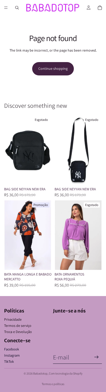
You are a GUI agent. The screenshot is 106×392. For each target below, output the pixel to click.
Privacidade (13, 319)
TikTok (9, 361)
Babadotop (40, 373)
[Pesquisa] (17, 7)
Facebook (11, 349)
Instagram (12, 355)
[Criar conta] (96, 357)
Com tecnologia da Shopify (66, 373)
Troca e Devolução (18, 331)
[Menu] (6, 8)
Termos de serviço (17, 325)
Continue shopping (53, 68)
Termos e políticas (53, 384)
